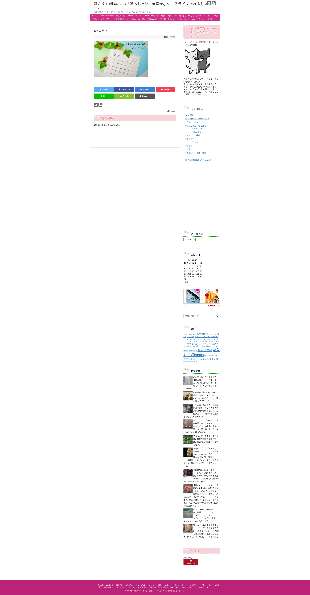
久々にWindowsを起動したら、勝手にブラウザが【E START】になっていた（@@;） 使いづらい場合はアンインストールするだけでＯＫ (201, 515)
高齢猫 (191, 361)
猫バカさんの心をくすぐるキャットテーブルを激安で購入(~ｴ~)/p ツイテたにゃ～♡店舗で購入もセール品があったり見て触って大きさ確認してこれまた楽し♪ (201, 531)
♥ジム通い (207, 16)
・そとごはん (195, 132)
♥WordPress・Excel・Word (138, 16)
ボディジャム (196, 344)
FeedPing (187, 558)
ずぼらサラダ (192, 339)
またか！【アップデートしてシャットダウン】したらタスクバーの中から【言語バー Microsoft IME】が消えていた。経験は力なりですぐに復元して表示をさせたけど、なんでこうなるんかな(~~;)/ (200, 457)
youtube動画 (190, 337)
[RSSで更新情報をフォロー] (214, 3)
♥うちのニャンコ (133, 19)
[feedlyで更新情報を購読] (209, 3)
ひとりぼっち (201, 339)
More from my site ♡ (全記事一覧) (112, 16)
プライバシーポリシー (205, 19)
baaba (172, 111)
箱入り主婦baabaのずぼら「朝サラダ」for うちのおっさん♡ (165, 19)
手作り (199, 346)
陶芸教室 (186, 361)
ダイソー (214, 341)
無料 (186, 350)
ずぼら (185, 339)
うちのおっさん (202, 336)
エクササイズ (188, 341)
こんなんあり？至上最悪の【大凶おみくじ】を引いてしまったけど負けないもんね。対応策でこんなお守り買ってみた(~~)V (200, 383)
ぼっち (208, 339)
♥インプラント (119, 19)
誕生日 (212, 359)
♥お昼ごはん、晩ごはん (177, 16)
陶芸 (217, 359)
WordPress (204, 334)
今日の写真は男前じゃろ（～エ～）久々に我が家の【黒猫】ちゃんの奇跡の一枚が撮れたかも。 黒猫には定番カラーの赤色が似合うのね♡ (201, 475)
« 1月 (185, 282)
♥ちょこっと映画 (194, 16)
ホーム (94, 16)
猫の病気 (194, 351)
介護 (191, 346)
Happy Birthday (188, 334)
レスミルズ (211, 344)
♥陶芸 (216, 16)
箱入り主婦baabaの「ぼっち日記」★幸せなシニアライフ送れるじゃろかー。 (154, 5)
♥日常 (163, 16)
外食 (194, 346)
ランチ (203, 344)
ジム (199, 341)
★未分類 (189, 115)
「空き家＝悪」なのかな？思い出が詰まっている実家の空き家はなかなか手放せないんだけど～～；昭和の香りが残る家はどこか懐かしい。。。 (200, 411)
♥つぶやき (155, 16)
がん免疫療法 (214, 337)
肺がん (186, 359)
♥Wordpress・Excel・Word (197, 119)
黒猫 (195, 361)
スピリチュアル (207, 341)
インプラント (215, 339)
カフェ (195, 341)
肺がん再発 (206, 359)
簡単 (216, 355)
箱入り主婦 (205, 350)
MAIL (193, 19)
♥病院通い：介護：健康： (101, 19)
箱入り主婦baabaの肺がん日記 (198, 160)
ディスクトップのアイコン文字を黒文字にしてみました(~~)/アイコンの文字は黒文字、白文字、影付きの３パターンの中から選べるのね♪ (200, 426)
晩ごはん (212, 346)
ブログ (189, 344)
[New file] (145, 89)
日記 (203, 346)
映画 (207, 346)
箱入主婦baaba (209, 355)
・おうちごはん (196, 128)
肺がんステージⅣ (196, 359)
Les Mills (196, 334)
